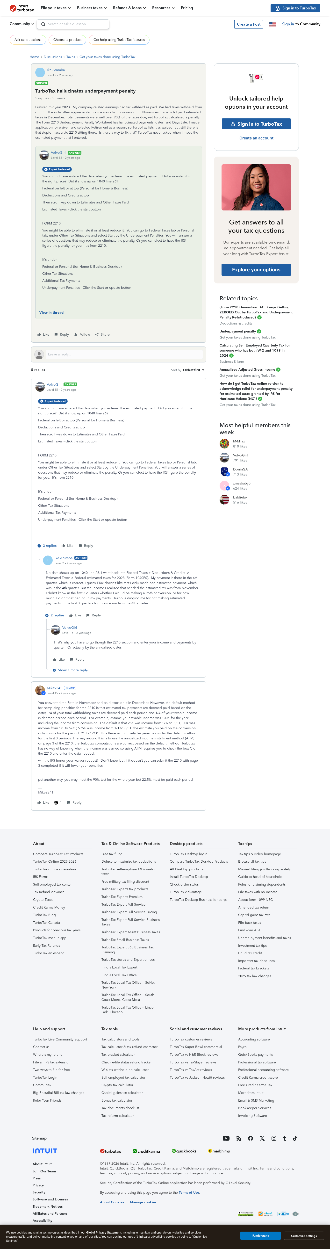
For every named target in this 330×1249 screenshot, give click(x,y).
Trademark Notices (48, 1207)
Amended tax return (253, 907)
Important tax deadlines (256, 961)
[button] (248, 24)
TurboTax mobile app (49, 938)
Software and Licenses (50, 1199)
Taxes (70, 57)
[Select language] (272, 24)
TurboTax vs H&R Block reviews (194, 1055)
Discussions (53, 57)
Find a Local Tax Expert (119, 967)
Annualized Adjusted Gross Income (247, 370)
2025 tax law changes (254, 976)
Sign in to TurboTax (259, 124)
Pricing (187, 8)
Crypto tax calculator (117, 1085)
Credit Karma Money (49, 907)
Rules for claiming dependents (262, 884)
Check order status (184, 884)
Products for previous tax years (56, 930)
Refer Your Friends (47, 1100)
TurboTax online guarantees (54, 869)
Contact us (41, 1047)
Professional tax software (257, 1062)
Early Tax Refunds (46, 946)
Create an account (256, 138)
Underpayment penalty (238, 331)
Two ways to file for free (51, 1070)
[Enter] (41, 24)
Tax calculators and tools (120, 1039)
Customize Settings (304, 1236)
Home (34, 57)
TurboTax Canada (46, 923)
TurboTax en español (49, 953)
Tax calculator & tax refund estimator (129, 1047)
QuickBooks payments (255, 1055)
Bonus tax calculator (116, 1100)
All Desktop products (186, 869)
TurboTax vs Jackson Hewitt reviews (197, 1078)
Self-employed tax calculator (123, 1078)
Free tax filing (111, 854)
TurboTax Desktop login (188, 854)
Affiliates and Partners (50, 1214)
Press (37, 1178)
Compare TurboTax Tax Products (58, 854)
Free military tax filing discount (125, 882)
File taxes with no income (258, 892)
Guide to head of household (260, 877)
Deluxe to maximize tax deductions (128, 861)
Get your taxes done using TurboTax (107, 57)
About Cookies (112, 1202)
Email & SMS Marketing (256, 1100)
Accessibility (42, 1221)
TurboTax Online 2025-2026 (54, 861)
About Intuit (42, 1164)
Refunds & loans (127, 8)
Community (20, 24)
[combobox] (73, 24)
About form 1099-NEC (255, 900)
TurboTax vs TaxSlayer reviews (193, 1062)
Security (39, 1192)
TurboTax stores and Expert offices (128, 960)
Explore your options (256, 270)
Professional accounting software (263, 1070)
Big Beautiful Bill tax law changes (58, 1093)
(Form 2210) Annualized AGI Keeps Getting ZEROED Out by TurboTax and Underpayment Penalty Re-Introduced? (256, 312)
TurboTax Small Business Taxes (125, 940)
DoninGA (240, 469)
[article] (118, 466)
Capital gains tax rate (254, 915)
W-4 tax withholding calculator (125, 1070)
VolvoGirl (58, 153)
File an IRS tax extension (52, 1062)
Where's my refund (48, 1055)
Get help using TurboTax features (119, 40)
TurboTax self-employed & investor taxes (128, 871)
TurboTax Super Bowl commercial (196, 1047)
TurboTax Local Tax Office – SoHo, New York (128, 985)
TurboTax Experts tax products (124, 889)
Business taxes (89, 8)
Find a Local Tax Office (119, 975)
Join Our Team (44, 1171)
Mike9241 (54, 688)
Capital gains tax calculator (122, 1093)
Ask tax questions (27, 40)
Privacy (38, 1185)
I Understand (260, 1235)
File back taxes (249, 923)
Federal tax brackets (253, 968)
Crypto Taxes (43, 900)
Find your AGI (249, 930)
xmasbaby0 (242, 483)
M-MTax (239, 441)
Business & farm (232, 362)
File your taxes (53, 8)
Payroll (243, 1047)
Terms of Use (189, 1193)
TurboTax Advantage (186, 892)
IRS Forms (40, 877)
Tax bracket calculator (118, 1055)
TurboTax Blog (44, 915)
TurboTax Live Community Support (60, 1039)
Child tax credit (250, 953)
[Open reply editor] (118, 354)
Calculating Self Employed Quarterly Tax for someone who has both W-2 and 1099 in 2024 (255, 350)
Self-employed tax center (52, 884)
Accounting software (254, 1039)
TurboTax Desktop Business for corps (198, 900)
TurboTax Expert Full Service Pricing (129, 912)
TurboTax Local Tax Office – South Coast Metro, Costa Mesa (127, 997)
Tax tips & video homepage (259, 854)
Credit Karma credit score (258, 1078)
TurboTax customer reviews (191, 1039)
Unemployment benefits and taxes (264, 938)
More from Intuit (250, 1093)
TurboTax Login (45, 1078)
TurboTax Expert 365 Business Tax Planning (127, 949)
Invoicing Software (252, 1116)
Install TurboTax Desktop (189, 877)
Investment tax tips (252, 946)
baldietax (240, 497)
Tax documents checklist (120, 1108)
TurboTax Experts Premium (122, 897)
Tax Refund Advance (49, 892)
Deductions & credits (236, 323)
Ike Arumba (56, 70)
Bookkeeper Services (254, 1108)
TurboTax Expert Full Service (123, 904)
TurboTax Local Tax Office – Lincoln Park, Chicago (129, 1009)
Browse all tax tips (252, 861)
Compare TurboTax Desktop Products (199, 861)
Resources (161, 8)
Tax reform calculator (117, 1116)
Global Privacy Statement (103, 1232)
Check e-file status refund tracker (126, 1062)
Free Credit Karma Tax (255, 1085)
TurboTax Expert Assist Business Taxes (130, 932)
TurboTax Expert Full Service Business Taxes (130, 922)
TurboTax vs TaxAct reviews (191, 1070)
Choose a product (67, 40)
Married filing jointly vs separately (264, 869)
